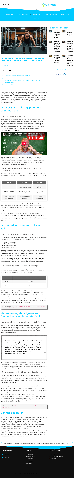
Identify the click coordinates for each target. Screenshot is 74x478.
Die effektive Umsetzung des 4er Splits (15, 78)
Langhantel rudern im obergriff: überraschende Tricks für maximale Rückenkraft (58, 46)
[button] (36, 9)
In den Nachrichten (9, 85)
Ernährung (9, 14)
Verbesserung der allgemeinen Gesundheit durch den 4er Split (22, 80)
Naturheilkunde (51, 14)
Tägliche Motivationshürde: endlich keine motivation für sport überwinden (59, 59)
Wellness (37, 18)
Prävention (65, 14)
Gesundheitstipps (22, 14)
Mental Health (37, 14)
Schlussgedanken (9, 82)
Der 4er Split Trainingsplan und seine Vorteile (17, 75)
